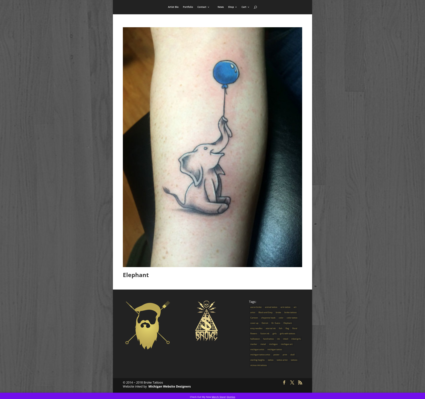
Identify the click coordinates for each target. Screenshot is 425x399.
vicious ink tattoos (258, 365)
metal (263, 344)
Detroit (265, 323)
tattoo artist (282, 359)
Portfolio (188, 7)
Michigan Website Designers (169, 386)
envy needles (256, 328)
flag (287, 328)
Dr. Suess (275, 323)
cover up (254, 323)
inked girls (296, 338)
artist (252, 312)
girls (275, 333)
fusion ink (264, 333)
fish (280, 328)
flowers (253, 333)
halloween (255, 338)
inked (285, 338)
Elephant (136, 275)
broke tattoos (290, 312)
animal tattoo (271, 307)
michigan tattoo (274, 349)
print (285, 354)
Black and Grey (265, 312)
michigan (273, 344)
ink (278, 338)
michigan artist (257, 349)
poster (276, 354)
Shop (231, 7)
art (295, 307)
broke (278, 312)
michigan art (287, 344)
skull (292, 354)
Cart (244, 7)
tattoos (294, 359)
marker (253, 344)
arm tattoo (285, 307)
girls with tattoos (287, 333)
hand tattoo (268, 338)
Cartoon (254, 317)
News (221, 7)
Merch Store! (219, 397)
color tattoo (292, 317)
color (281, 317)
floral (294, 328)
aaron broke (256, 307)
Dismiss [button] (231, 397)
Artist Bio (173, 7)
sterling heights (257, 359)
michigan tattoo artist (260, 354)
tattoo (270, 359)
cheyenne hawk (268, 317)
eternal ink (271, 328)
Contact (201, 7)
